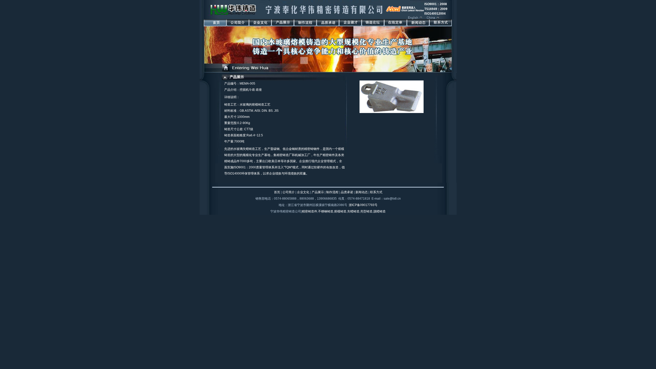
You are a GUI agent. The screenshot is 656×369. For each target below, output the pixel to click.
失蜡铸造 (353, 211)
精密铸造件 (309, 211)
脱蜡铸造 (379, 211)
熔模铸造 (340, 211)
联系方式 (376, 192)
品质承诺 (347, 192)
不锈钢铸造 (325, 211)
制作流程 (332, 192)
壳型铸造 (366, 211)
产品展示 (237, 77)
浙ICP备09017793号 (363, 205)
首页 (277, 192)
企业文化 (303, 192)
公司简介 (288, 192)
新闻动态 (361, 192)
